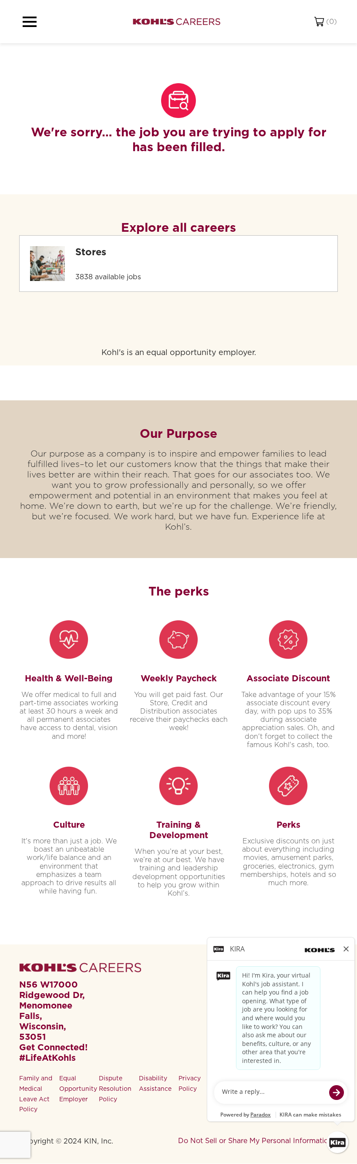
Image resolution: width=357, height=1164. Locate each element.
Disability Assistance (155, 1083)
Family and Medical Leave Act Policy (35, 1094)
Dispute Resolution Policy (115, 1089)
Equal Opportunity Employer (78, 1089)
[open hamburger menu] (29, 21)
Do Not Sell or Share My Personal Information (255, 1141)
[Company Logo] (176, 21)
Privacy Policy (189, 1083)
